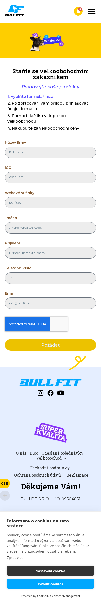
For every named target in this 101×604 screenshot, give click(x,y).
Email (10, 294)
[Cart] (78, 11)
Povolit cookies (50, 584)
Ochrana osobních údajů (37, 475)
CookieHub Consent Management (58, 596)
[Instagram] (40, 393)
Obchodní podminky (50, 467)
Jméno (11, 218)
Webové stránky (19, 193)
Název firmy (15, 143)
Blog (34, 453)
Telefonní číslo (18, 268)
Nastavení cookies (50, 571)
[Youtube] (60, 393)
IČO (8, 168)
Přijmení (12, 243)
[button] (92, 11)
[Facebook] (50, 393)
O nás (21, 453)
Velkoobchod (49, 458)
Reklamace (77, 475)
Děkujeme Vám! (50, 486)
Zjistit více (15, 557)
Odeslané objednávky (63, 453)
